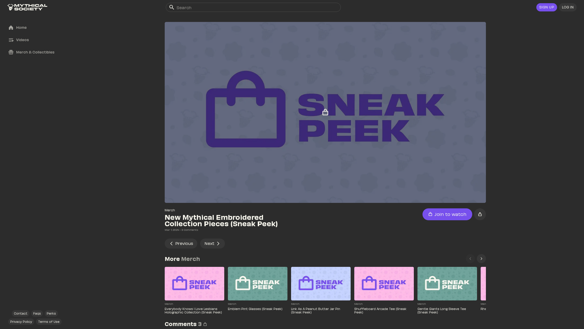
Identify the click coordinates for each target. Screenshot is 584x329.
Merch (170, 210)
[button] (568, 7)
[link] (27, 7)
